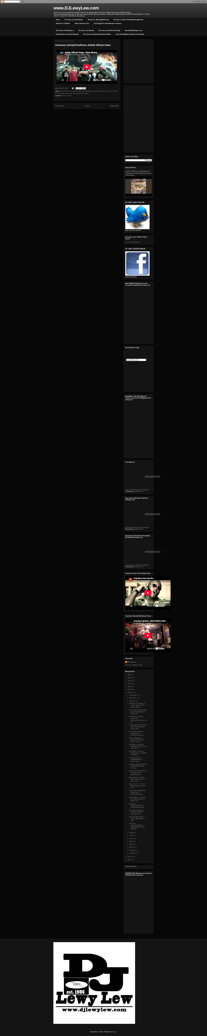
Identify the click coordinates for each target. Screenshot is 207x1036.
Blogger (114, 1032)
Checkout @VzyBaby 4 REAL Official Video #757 (137, 818)
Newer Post (59, 106)
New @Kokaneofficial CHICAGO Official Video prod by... (136, 812)
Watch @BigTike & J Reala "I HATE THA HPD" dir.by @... (136, 740)
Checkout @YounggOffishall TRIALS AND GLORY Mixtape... (137, 826)
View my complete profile (133, 665)
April (131, 844)
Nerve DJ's (109, 91)
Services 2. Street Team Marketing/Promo (128, 19)
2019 (130, 678)
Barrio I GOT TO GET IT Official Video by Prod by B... (137, 786)
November (133, 698)
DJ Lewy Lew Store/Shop (74, 19)
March (131, 847)
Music (103, 91)
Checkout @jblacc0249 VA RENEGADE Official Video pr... (138, 766)
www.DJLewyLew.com (76, 8)
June (131, 838)
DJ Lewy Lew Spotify (86, 30)
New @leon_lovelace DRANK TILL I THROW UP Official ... (137, 753)
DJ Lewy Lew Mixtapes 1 (65, 30)
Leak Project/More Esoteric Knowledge (130, 34)
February (132, 850)
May (131, 841)
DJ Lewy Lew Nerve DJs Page (109, 30)
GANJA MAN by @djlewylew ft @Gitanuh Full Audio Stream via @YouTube (138, 173)
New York (69, 93)
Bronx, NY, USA (66, 95)
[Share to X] (81, 88)
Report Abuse (131, 866)
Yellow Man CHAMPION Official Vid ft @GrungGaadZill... (137, 792)
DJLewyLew (131, 662)
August (132, 832)
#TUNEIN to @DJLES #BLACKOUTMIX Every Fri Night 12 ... (138, 746)
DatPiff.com (138, 491)
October (132, 701)
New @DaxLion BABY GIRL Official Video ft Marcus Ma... (137, 779)
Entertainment (96, 91)
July (131, 835)
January (132, 853)
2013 (130, 857)
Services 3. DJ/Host (63, 23)
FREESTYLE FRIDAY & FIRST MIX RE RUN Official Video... (137, 705)
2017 (130, 683)
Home (58, 19)
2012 (130, 860)
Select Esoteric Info (82, 23)
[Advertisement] (138, 118)
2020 (130, 675)
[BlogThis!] (79, 88)
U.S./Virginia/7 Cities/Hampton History (107, 23)
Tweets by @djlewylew (133, 242)
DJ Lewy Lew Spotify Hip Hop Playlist (97, 34)
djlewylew (88, 91)
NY (74, 93)
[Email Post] (72, 88)
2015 (130, 689)
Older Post (114, 106)
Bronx (66, 91)
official (78, 93)
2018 (130, 681)
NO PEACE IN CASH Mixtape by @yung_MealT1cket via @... (138, 719)
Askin (62, 91)
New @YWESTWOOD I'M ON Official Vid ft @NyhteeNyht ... (138, 772)
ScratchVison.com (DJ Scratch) (67, 34)
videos (87, 93)
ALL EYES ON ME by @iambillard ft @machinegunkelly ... (137, 733)
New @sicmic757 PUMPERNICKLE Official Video (135, 759)
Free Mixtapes (144, 490)
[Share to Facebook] (83, 88)
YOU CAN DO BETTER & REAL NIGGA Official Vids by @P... (137, 726)
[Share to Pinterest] (85, 88)
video (82, 93)
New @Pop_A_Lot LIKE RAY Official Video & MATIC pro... (137, 799)
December (133, 695)
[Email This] (77, 88)
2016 (130, 686)
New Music (62, 93)
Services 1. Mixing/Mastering (98, 19)
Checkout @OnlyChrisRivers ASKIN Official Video (136, 805)
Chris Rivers (73, 91)
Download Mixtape (131, 490)
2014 (130, 692)
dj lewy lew (81, 91)
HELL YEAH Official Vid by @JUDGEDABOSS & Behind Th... (138, 712)
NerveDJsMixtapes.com (133, 30)
